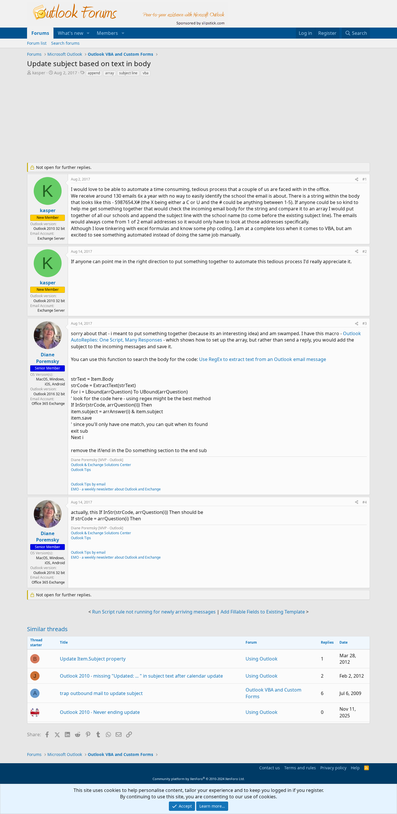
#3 (364, 323)
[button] (88, 33)
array (109, 73)
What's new (70, 33)
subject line (128, 73)
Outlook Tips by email (88, 484)
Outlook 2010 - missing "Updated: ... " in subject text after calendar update (141, 676)
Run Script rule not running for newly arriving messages (154, 612)
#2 (364, 251)
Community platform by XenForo (199, 779)
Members (107, 33)
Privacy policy (333, 767)
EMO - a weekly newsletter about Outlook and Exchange (116, 489)
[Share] (356, 179)
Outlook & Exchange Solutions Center (101, 464)
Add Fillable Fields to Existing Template (263, 612)
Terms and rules (300, 767)
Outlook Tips (81, 469)
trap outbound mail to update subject (101, 693)
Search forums (65, 43)
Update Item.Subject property (93, 659)
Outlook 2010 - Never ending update (100, 712)
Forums (40, 33)
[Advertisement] (168, 120)
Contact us (269, 767)
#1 (364, 179)
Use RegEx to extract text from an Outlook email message (262, 359)
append (94, 73)
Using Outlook (262, 659)
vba (146, 73)
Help (355, 767)
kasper (38, 72)
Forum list (37, 43)
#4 (364, 502)
